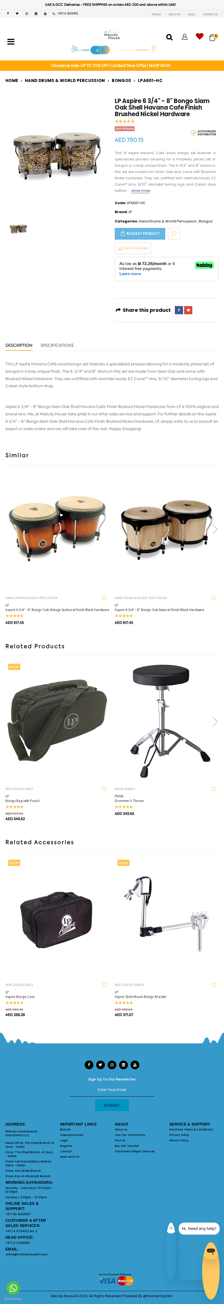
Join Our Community (130, 1135)
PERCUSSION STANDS (129, 985)
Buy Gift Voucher (127, 1146)
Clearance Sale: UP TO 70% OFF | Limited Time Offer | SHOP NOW (110, 65)
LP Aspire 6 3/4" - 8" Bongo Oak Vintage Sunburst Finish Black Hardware (57, 607)
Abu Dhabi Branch (28, 1171)
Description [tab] (19, 345)
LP (130, 212)
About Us (121, 1129)
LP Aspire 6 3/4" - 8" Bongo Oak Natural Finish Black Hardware (159, 607)
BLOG (191, 14)
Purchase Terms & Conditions (191, 1129)
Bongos (121, 80)
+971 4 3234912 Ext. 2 (21, 1231)
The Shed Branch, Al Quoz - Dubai (29, 1145)
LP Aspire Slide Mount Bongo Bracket (140, 994)
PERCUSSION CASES (19, 789)
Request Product (143, 233)
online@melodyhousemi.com (26, 1254)
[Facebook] (179, 310)
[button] (214, 35)
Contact (66, 1151)
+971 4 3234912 (66, 13)
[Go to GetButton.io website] (13, 1298)
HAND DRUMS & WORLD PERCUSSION (31, 598)
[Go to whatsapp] (13, 1288)
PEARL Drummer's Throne (129, 798)
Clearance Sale (71, 1135)
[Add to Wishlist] (174, 234)
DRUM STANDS (125, 789)
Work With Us (69, 1157)
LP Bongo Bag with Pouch (22, 798)
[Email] (188, 310)
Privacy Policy (179, 1135)
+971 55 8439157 (18, 1214)
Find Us (120, 1140)
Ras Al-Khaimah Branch (33, 1176)
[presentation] (214, 529)
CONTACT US (210, 14)
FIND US (156, 14)
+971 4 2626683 (17, 1243)
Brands (65, 1129)
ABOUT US (174, 14)
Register (66, 1146)
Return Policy (178, 1140)
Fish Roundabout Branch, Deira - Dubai (28, 1163)
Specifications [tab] (57, 345)
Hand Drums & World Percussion (65, 80)
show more (140, 190)
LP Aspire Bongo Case (20, 994)
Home (11, 80)
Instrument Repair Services (134, 1151)
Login (64, 1140)
